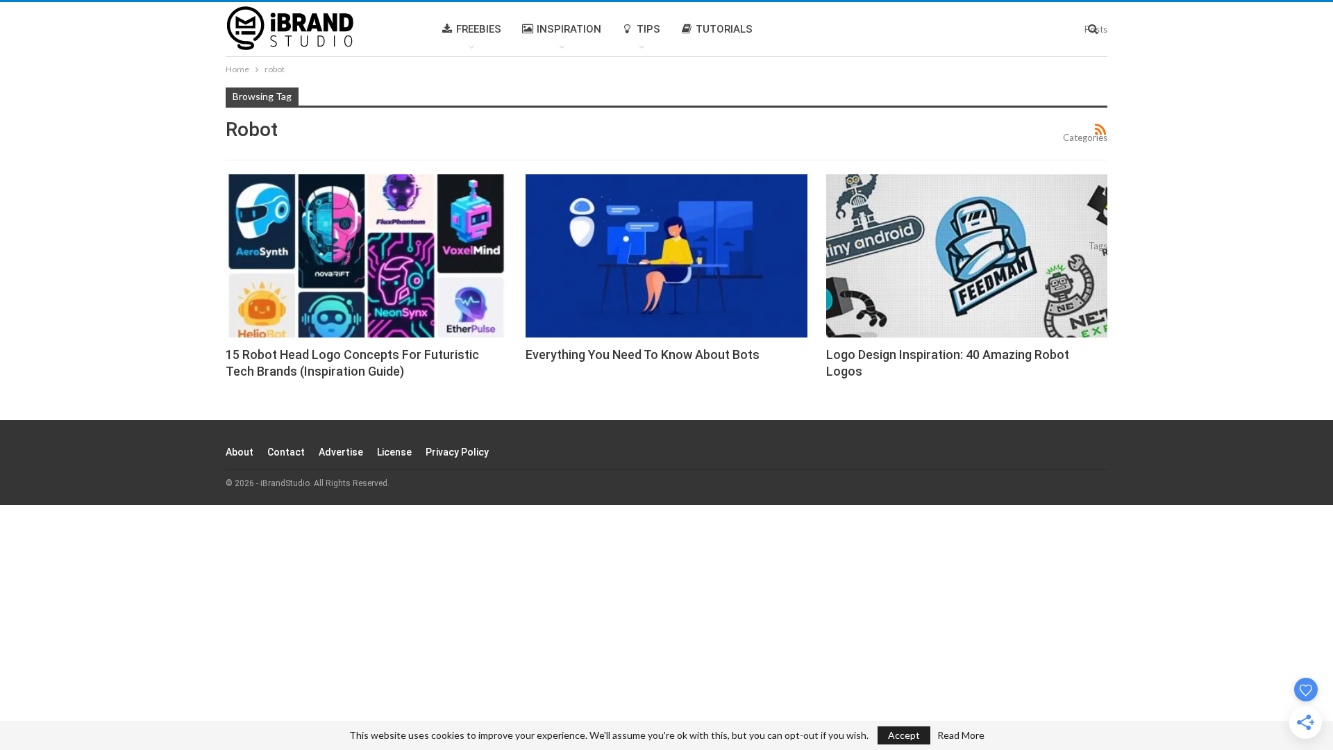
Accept (904, 735)
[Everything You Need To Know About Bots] (666, 256)
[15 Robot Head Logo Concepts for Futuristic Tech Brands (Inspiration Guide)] (366, 256)
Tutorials (724, 29)
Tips (648, 29)
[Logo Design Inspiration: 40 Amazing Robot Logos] (966, 256)
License (394, 452)
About (239, 452)
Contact (286, 452)
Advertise (341, 452)
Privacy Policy (457, 452)
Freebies (478, 29)
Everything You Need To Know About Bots (643, 354)
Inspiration (569, 29)
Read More (960, 735)
